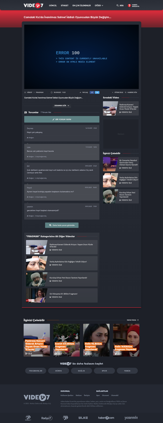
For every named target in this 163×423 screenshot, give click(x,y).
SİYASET (64, 6)
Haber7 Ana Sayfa (133, 5)
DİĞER (98, 6)
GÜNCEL (53, 6)
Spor (104, 371)
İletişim (87, 395)
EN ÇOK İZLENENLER (82, 6)
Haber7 (106, 417)
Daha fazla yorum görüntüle (63, 225)
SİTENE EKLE (118, 92)
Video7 (29, 92)
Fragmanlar (35, 371)
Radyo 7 (47, 417)
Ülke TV (83, 417)
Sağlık (81, 371)
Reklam (79, 395)
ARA (121, 6)
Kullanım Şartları (67, 395)
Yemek (127, 371)
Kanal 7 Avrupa (65, 417)
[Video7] (33, 5)
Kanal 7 (28, 417)
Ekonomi (105, 395)
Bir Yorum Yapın (63, 120)
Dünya (58, 371)
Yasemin (131, 417)
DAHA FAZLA (132, 320)
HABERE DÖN (132, 92)
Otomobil (114, 395)
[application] (81, 57)
